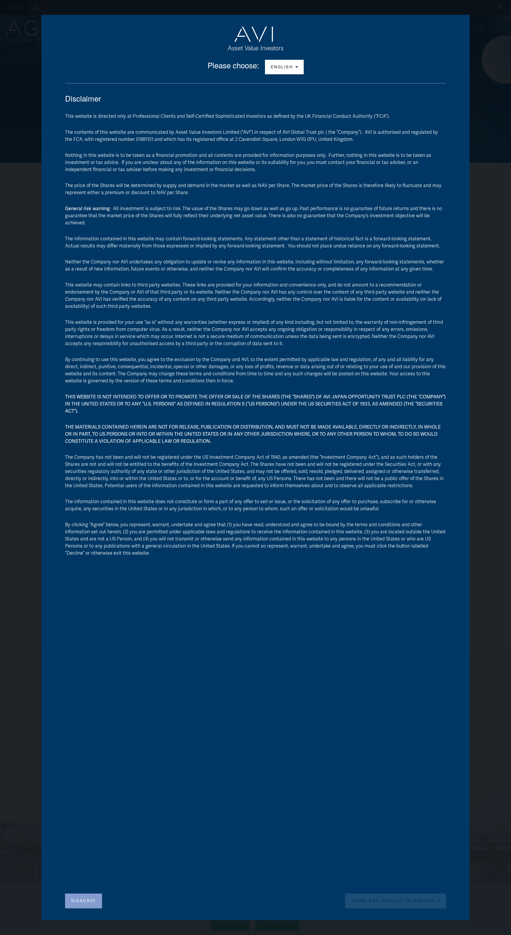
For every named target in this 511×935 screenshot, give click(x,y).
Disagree (83, 900)
